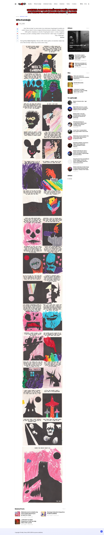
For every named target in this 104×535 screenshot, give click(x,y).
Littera (55, 4)
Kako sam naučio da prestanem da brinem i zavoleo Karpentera (81, 77)
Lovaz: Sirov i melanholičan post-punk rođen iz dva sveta (80, 131)
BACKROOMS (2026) (78, 82)
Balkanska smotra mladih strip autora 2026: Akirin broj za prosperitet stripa (29, 513)
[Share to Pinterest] (17, 33)
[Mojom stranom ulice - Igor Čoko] (70, 102)
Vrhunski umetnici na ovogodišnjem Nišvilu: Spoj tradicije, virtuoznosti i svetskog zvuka (79, 123)
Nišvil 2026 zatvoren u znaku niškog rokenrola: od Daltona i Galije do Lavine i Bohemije (80, 108)
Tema (68, 4)
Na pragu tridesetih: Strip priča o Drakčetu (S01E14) (56, 512)
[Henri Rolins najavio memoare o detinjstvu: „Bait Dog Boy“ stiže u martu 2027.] (71, 57)
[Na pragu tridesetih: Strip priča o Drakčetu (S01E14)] (43, 514)
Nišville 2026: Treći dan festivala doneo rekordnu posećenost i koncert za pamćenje (79, 115)
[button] (17, 40)
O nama (74, 4)
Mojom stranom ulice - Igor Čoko (78, 46)
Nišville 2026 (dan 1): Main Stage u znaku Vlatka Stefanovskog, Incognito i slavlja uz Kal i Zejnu (81, 168)
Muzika (30, 4)
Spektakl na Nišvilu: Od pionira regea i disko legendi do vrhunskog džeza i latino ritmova (80, 144)
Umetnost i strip (47, 4)
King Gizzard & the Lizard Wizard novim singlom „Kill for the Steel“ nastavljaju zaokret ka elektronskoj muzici (81, 160)
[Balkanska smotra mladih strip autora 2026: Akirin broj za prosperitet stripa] (17, 514)
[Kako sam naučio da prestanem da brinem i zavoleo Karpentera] (70, 78)
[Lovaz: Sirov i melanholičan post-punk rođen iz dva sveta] (70, 131)
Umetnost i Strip (23, 16)
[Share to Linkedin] (17, 35)
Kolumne (62, 4)
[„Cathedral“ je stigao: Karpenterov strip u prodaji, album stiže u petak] (17, 521)
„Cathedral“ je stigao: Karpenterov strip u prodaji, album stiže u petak (28, 521)
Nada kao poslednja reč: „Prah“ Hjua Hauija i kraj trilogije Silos (81, 64)
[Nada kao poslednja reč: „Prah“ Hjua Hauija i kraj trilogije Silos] (71, 65)
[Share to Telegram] (17, 38)
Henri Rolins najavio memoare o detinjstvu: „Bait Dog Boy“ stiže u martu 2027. (80, 57)
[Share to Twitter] (17, 31)
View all (64, 508)
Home (17, 16)
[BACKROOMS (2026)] (70, 84)
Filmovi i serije (37, 4)
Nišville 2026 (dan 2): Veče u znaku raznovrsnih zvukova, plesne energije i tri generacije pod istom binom (80, 152)
